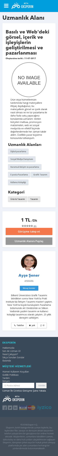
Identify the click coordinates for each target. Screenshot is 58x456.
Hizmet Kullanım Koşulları (15, 371)
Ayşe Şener (29, 276)
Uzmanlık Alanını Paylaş (29, 241)
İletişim (6, 381)
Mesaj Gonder (29, 288)
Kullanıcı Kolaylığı (18, 182)
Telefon (20, 325)
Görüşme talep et (29, 231)
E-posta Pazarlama (19, 174)
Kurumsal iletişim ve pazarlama (24, 167)
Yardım (6, 378)
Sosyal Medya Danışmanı (21, 159)
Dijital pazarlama (18, 151)
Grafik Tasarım (40, 174)
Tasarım (34, 199)
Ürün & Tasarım (17, 199)
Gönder (41, 385)
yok (33, 325)
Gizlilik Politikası (10, 374)
